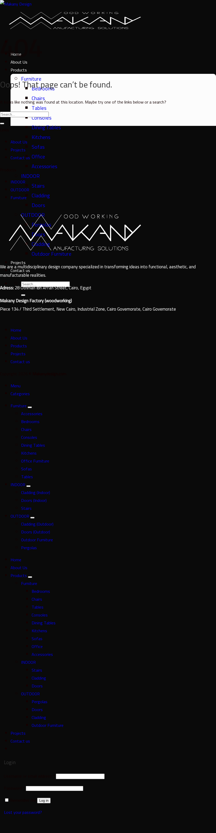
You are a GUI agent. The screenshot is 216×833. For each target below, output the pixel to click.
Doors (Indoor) (34, 500)
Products (19, 346)
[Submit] (23, 295)
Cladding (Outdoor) (37, 524)
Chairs (26, 429)
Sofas (38, 147)
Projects (18, 150)
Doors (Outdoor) (35, 532)
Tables (39, 108)
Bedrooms (30, 421)
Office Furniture (35, 461)
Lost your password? (23, 812)
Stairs (38, 186)
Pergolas (29, 548)
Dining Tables (46, 127)
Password (14, 788)
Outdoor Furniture (37, 540)
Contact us (20, 158)
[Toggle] (30, 407)
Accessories (44, 166)
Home (16, 330)
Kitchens (41, 137)
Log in (43, 801)
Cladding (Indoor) (35, 492)
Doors (38, 205)
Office (38, 156)
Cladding (41, 195)
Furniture (19, 198)
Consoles (29, 437)
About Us (19, 142)
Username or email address (29, 776)
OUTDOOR (20, 190)
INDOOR (30, 176)
